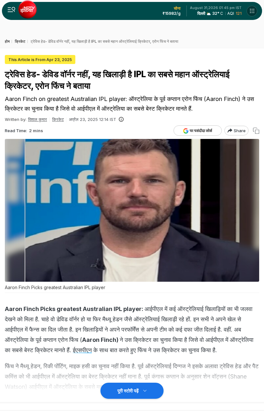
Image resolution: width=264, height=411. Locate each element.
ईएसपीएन (82, 350)
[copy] (256, 131)
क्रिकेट (58, 119)
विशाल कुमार (37, 119)
